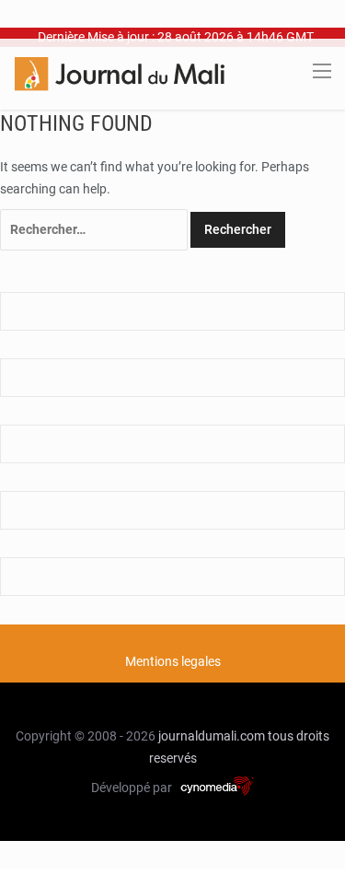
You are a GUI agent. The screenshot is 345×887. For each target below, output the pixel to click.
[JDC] (119, 72)
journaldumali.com (211, 736)
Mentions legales (173, 661)
